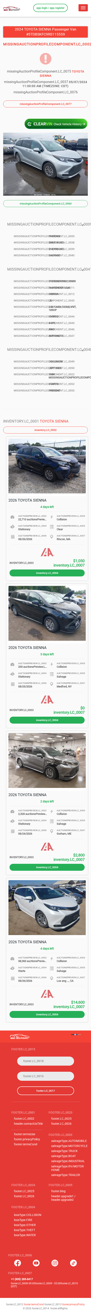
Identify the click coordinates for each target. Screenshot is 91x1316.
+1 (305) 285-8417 (22, 1279)
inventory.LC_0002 (45, 430)
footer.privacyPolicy (27, 1139)
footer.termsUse (24, 1134)
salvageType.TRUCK (64, 1151)
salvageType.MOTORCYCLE (69, 1146)
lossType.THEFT (24, 1230)
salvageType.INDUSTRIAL (68, 1161)
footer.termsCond (25, 1144)
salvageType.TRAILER (65, 1175)
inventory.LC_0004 (47, 573)
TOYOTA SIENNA (54, 421)
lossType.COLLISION (27, 1215)
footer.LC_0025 (61, 1118)
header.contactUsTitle (28, 1124)
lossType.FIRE (23, 1220)
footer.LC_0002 (24, 1118)
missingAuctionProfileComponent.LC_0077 (46, 104)
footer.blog (58, 1191)
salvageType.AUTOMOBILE (69, 1141)
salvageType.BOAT (63, 1156)
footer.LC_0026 (61, 1124)
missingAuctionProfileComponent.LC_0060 (46, 203)
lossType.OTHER (25, 1225)
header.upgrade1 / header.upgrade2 (63, 1198)
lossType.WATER (25, 1235)
